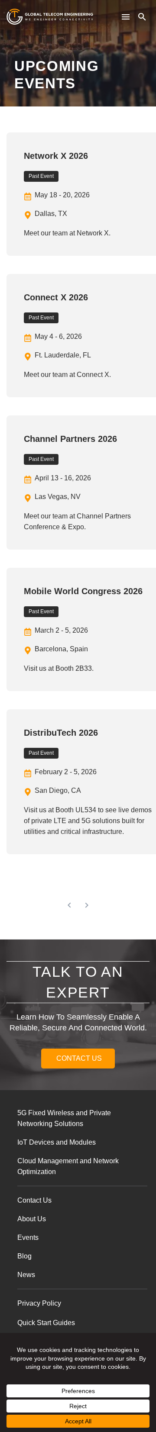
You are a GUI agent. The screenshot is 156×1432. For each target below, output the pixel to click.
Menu (126, 16)
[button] (142, 17)
